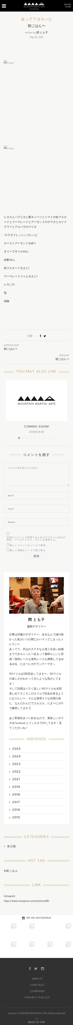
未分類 (11, 846)
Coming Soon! (36, 427)
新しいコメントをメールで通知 (28, 545)
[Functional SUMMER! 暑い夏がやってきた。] (64, 949)
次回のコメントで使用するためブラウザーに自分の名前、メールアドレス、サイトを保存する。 (36, 538)
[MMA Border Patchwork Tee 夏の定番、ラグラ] (46, 949)
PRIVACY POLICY (37, 997)
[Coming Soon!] (36, 400)
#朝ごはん (11, 871)
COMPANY (37, 991)
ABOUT (37, 978)
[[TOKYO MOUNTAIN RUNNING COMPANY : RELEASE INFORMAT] (46, 930)
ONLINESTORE (67, 5)
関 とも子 (42, 32)
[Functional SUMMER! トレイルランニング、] (64, 930)
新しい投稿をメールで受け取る (28, 550)
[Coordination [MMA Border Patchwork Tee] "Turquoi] (27, 930)
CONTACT (37, 985)
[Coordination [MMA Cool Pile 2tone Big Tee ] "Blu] (9, 930)
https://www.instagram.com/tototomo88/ (26, 900)
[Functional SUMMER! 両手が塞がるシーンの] (9, 949)
